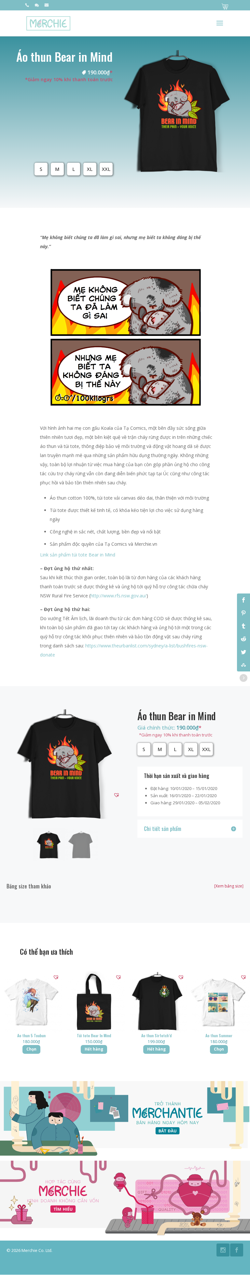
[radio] (41, 169)
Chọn (31, 1049)
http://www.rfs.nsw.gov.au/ (118, 596)
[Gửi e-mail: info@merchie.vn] (47, 6)
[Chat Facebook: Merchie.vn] (37, 6)
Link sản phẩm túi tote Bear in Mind (77, 555)
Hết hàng (94, 1049)
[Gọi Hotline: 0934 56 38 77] (27, 6)
